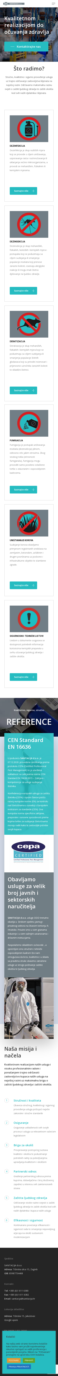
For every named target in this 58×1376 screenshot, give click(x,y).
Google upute (11, 1320)
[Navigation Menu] (53, 3)
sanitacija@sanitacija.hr (23, 1298)
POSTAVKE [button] (14, 1360)
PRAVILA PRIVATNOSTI (19, 1366)
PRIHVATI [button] (29, 1360)
